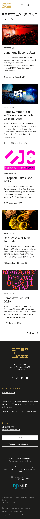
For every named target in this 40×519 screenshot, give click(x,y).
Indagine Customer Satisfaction (13, 514)
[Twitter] (22, 378)
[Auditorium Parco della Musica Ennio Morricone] (20, 478)
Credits (27, 508)
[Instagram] (17, 378)
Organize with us (16, 508)
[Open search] (28, 5)
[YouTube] (27, 378)
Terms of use (18, 511)
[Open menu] (35, 5)
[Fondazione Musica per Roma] (20, 486)
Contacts (5, 508)
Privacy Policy (7, 511)
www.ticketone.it (8, 393)
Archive (31, 333)
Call (20, 438)
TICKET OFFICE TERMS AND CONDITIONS (19, 411)
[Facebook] (12, 378)
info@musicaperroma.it (11, 430)
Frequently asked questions (20, 444)
